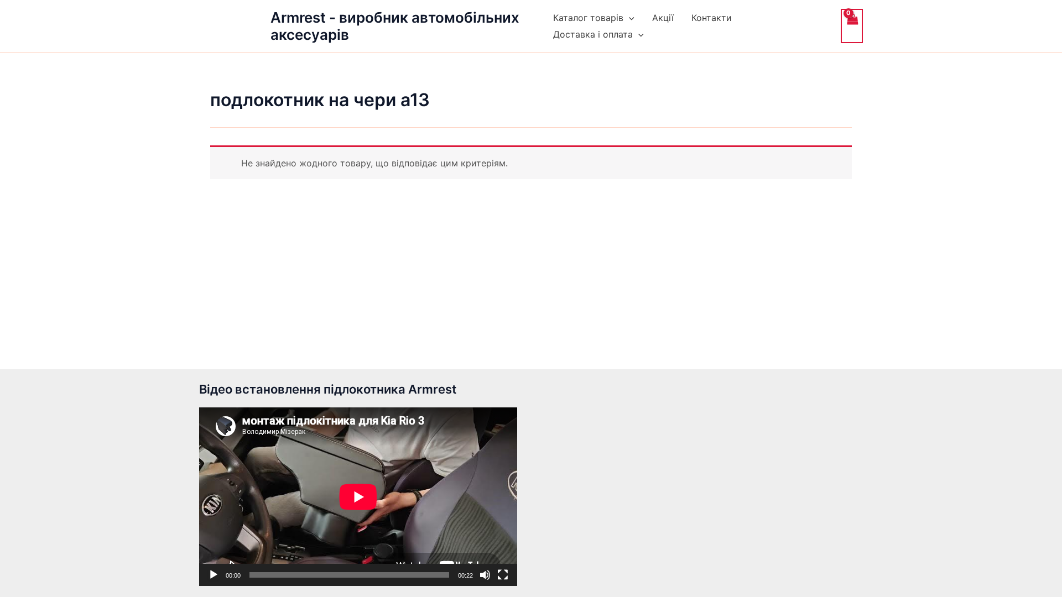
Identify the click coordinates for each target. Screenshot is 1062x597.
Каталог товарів (588, 17)
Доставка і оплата (593, 34)
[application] (358, 496)
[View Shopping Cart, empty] (852, 26)
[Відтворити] (213, 574)
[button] (628, 17)
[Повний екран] (502, 574)
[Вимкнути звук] (485, 574)
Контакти (711, 17)
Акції (663, 17)
